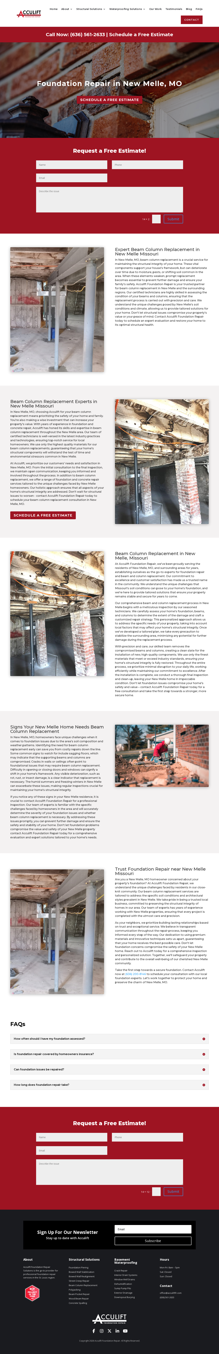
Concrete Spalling (78, 1303)
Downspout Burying (124, 1297)
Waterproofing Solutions (125, 9)
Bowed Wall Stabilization (81, 1271)
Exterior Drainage (123, 1292)
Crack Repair (120, 1270)
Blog (189, 9)
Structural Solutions (89, 9)
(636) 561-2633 (167, 1297)
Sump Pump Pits (122, 1288)
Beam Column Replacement (83, 1285)
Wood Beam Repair (79, 1298)
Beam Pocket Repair (79, 1294)
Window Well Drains (124, 1279)
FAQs (199, 9)
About (65, 9)
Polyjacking (74, 1289)
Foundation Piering (78, 1267)
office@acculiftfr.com (171, 1292)
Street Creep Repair (79, 1280)
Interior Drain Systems (125, 1275)
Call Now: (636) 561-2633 (75, 34)
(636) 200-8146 (135, 974)
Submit (173, 219)
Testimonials (173, 9)
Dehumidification (123, 1283)
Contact (191, 19)
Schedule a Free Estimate (141, 34)
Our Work (155, 9)
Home (53, 9)
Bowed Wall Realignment (81, 1276)
